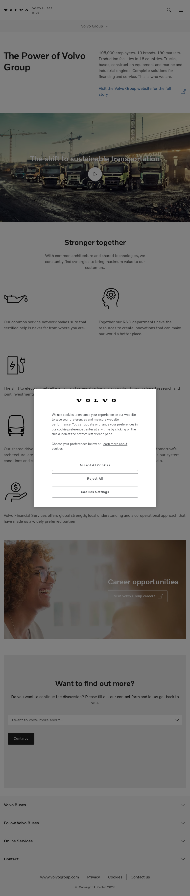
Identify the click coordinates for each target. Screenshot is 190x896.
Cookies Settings (95, 492)
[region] (95, 448)
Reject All (95, 478)
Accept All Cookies (95, 465)
